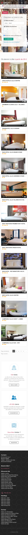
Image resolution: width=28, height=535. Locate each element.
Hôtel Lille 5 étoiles (5, 504)
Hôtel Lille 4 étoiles (5, 502)
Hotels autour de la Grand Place (8, 476)
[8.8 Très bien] (13, 261)
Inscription (14, 442)
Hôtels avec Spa (5, 523)
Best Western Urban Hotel (11, 247)
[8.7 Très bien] (13, 70)
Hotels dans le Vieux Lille (7, 484)
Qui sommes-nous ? (6, 457)
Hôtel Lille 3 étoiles (5, 501)
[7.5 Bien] (12, 166)
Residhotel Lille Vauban (10, 128)
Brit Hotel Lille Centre (10, 295)
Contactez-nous (6, 468)
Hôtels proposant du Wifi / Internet (9, 516)
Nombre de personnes (11, 26)
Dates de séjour (9, 20)
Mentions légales (5, 458)
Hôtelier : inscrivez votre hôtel (8, 460)
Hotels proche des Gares (7, 488)
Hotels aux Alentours (6, 478)
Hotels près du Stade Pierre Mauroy (9, 475)
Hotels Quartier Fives (6, 481)
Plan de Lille (7, 493)
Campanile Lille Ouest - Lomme (12, 319)
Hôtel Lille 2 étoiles (5, 499)
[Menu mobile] (25, 3)
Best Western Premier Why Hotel (13, 224)
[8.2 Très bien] (13, 118)
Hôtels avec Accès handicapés (8, 515)
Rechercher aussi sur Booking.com (13, 35)
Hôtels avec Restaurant (6, 521)
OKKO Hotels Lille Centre (11, 80)
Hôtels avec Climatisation (7, 512)
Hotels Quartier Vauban (6, 482)
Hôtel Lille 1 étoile (5, 498)
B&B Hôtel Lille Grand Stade (12, 152)
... (26, 351)
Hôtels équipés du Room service (8, 522)
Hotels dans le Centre (6, 479)
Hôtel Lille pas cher (5, 505)
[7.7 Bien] (13, 189)
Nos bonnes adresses (6, 461)
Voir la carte (14, 385)
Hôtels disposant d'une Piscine (8, 519)
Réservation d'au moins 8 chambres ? (12, 42)
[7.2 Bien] (13, 332)
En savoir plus (14, 413)
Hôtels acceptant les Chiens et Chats (10, 513)
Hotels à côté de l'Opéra (7, 487)
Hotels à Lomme (5, 473)
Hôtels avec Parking (6, 518)
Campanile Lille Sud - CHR (11, 343)
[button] (22, 3)
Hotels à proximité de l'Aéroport (8, 485)
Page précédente (5, 351)
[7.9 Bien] (13, 237)
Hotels (5, 12)
